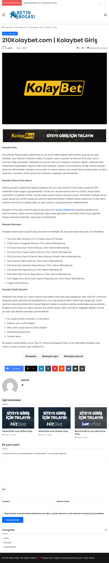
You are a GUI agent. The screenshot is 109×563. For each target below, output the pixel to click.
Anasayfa (8, 27)
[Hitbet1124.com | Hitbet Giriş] (54, 418)
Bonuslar (8, 542)
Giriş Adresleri (20, 27)
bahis (6, 538)
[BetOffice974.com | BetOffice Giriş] (91, 418)
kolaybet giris (50, 356)
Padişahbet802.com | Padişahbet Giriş (40, 3)
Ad (4, 489)
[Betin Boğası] (22, 15)
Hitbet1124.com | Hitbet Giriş (53, 431)
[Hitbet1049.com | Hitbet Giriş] (18, 418)
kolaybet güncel (74, 356)
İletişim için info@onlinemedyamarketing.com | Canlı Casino (69, 558)
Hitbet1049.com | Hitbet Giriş (17, 431)
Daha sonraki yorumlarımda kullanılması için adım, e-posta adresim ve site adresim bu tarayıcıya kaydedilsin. (54, 513)
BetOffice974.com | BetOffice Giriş (90, 432)
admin (9, 48)
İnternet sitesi (63, 501)
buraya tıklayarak (64, 209)
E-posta (6, 501)
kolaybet (31, 356)
